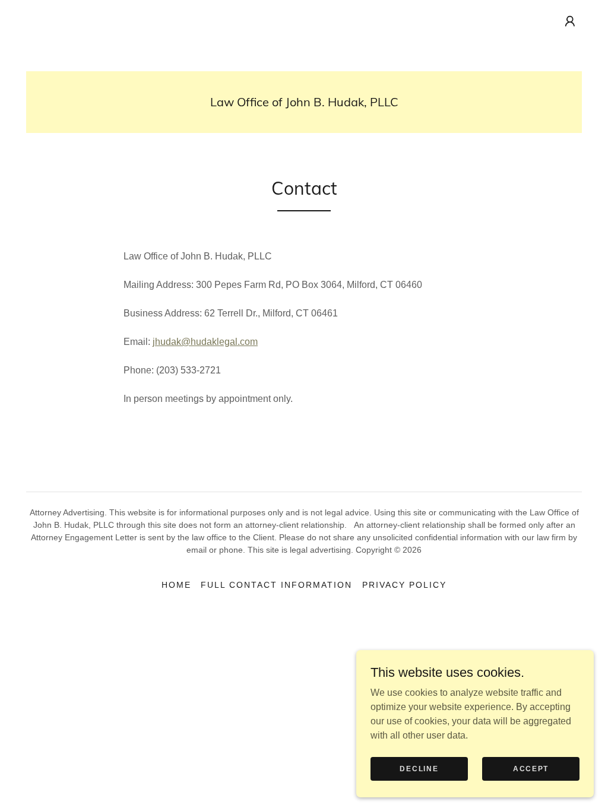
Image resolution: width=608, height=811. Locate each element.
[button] (570, 21)
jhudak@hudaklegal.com (205, 342)
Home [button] (176, 585)
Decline (419, 768)
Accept (531, 768)
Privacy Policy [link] (404, 585)
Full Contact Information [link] (276, 585)
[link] (304, 103)
